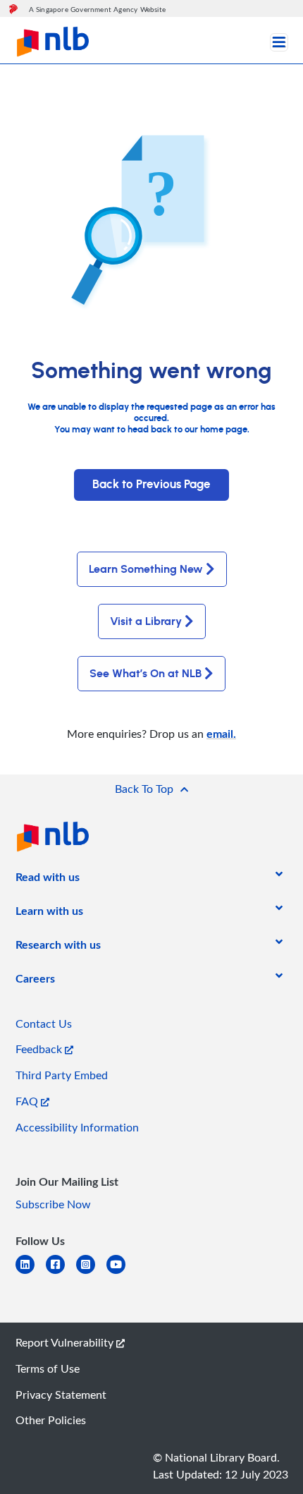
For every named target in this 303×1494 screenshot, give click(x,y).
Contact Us (44, 1023)
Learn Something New (146, 569)
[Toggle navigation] (279, 42)
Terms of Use (48, 1368)
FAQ (28, 1101)
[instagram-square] (91, 1273)
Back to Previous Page (151, 484)
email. (221, 733)
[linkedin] (31, 1273)
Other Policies (51, 1420)
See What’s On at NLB (145, 673)
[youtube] (121, 1273)
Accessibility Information (77, 1127)
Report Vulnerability (66, 1342)
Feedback (40, 1049)
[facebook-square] (61, 1273)
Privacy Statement (61, 1394)
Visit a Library (146, 621)
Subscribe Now (53, 1204)
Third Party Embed (62, 1075)
